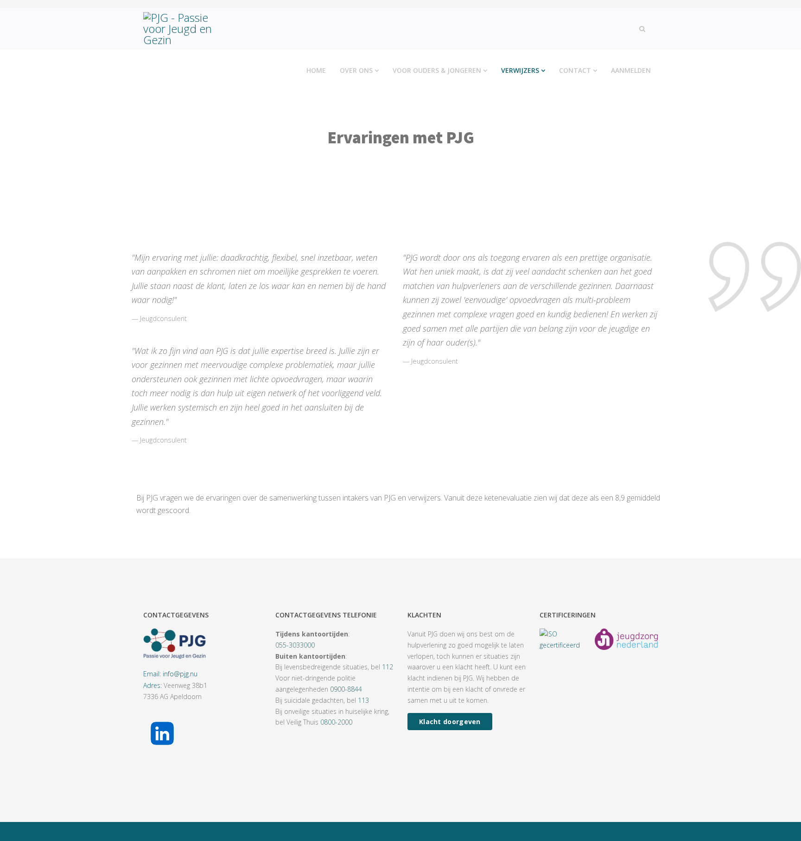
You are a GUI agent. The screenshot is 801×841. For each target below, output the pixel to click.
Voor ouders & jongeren (437, 70)
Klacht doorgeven (450, 721)
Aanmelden (631, 70)
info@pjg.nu (180, 673)
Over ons (356, 70)
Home (316, 70)
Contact (575, 70)
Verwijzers (520, 70)
